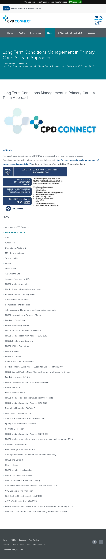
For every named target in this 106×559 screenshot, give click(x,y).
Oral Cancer (10, 268)
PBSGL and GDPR (13, 356)
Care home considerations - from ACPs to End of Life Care (31, 485)
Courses (91, 33)
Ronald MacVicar (12, 387)
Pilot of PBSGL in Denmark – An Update (23, 330)
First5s (8, 263)
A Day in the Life (12, 274)
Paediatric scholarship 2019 (17, 377)
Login (6, 8)
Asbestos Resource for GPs (17, 279)
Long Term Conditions (15, 232)
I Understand (75, 2)
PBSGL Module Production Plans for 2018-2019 (26, 336)
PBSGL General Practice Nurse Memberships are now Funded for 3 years (37, 372)
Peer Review (36, 33)
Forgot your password (30, 8)
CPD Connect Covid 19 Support (19, 491)
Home (10, 33)
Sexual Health (11, 258)
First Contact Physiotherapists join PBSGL (23, 496)
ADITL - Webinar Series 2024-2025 (21, 501)
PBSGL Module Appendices (17, 284)
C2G (7, 237)
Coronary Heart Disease (15, 444)
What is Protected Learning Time (20, 294)
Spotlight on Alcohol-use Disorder (20, 423)
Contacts (6, 545)
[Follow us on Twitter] (94, 542)
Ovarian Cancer (12, 465)
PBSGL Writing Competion (17, 346)
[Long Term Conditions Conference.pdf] (35, 211)
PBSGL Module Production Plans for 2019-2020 (26, 403)
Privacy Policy (18, 545)
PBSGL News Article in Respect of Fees (23, 315)
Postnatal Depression (14, 429)
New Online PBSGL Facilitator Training (22, 480)
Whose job (10, 243)
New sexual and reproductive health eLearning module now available (36, 511)
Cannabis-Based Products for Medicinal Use (24, 418)
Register (15, 8)
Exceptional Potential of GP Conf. (20, 408)
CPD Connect (9, 63)
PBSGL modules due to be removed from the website (29, 398)
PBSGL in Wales (12, 351)
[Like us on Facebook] (101, 542)
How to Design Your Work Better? (20, 449)
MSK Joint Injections (14, 253)
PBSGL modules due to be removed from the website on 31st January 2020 (39, 439)
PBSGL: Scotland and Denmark (19, 341)
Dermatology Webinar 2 (15, 248)
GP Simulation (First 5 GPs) (70, 33)
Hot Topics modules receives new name (23, 289)
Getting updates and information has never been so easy (30, 454)
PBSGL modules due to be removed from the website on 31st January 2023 (39, 506)
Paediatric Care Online (15, 320)
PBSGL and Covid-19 (14, 460)
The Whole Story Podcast (13, 550)
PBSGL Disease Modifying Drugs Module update (26, 382)
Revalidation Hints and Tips (17, 305)
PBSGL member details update (19, 470)
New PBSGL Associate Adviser (19, 475)
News (49, 33)
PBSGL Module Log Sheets (17, 325)
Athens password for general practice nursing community (31, 310)
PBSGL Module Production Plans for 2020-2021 (26, 434)
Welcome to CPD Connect (17, 227)
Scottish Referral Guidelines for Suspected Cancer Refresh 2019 (34, 367)
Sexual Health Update (15, 392)
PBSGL (21, 33)
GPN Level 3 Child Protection (18, 413)
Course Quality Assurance (17, 299)
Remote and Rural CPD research (19, 361)
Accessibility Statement (36, 545)
